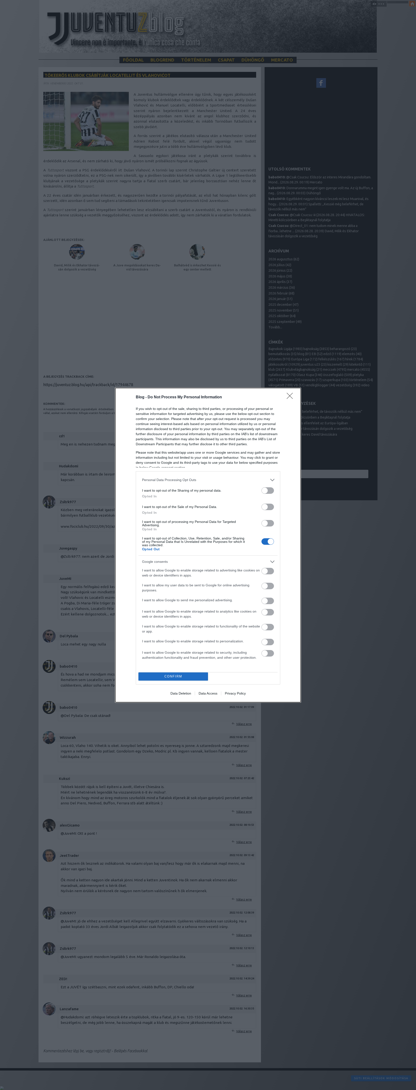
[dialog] (208, 545)
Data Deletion (180, 693)
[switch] (267, 490)
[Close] (291, 397)
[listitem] (208, 479)
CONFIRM (173, 676)
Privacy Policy (235, 693)
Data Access (208, 693)
